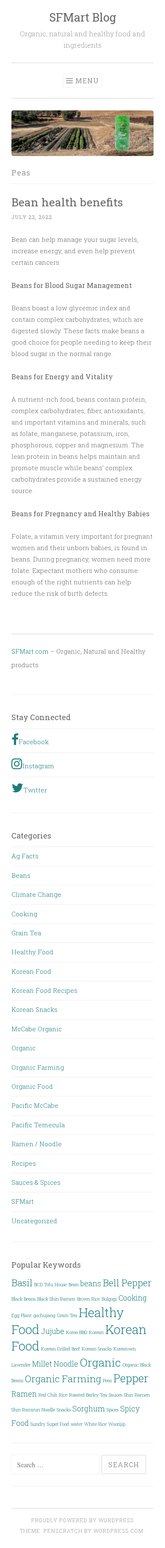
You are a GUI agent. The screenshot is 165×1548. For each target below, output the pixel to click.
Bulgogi (109, 1299)
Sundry (37, 1424)
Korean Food (31, 971)
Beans (20, 875)
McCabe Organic (36, 1029)
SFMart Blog (82, 17)
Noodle (66, 1364)
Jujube (52, 1331)
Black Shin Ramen (56, 1299)
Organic (23, 1048)
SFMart (22, 1201)
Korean (96, 1332)
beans (90, 1283)
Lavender (20, 1365)
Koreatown (124, 1349)
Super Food (58, 1424)
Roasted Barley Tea (88, 1395)
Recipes (23, 1163)
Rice (63, 1395)
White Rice (95, 1424)
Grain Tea (26, 933)
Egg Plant (21, 1315)
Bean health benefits (67, 202)
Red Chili (47, 1395)
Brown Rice (88, 1299)
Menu (87, 80)
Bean (74, 1285)
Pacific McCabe (34, 1105)
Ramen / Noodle (36, 1144)
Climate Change (36, 894)
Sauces (115, 1395)
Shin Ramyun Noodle (33, 1410)
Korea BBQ (76, 1332)
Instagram (38, 766)
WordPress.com (118, 1530)
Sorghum (88, 1408)
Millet (42, 1364)
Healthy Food (32, 952)
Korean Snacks (34, 1009)
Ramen (24, 1394)
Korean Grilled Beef (60, 1349)
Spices (112, 1410)
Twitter (35, 790)
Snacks (64, 1410)
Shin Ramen (137, 1395)
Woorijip (116, 1424)
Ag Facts (24, 856)
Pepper (130, 1378)
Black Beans (23, 1299)
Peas (107, 1381)
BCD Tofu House (50, 1285)
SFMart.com (30, 651)
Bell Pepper (127, 1283)
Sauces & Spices (35, 1182)
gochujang (44, 1315)
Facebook (34, 741)
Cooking (24, 914)
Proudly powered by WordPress (82, 1520)
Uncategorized (34, 1220)
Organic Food (32, 1086)
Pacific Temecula (38, 1125)
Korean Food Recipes (44, 990)
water (76, 1424)
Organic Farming (37, 1067)
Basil (22, 1283)
